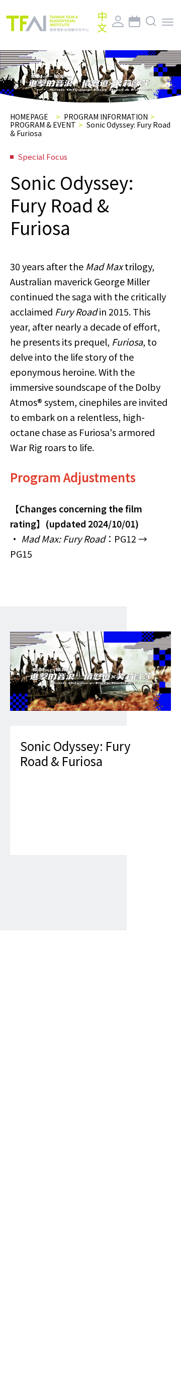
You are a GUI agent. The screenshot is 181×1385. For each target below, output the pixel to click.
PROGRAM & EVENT (43, 125)
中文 (102, 21)
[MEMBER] (118, 22)
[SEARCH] (151, 22)
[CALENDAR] (134, 22)
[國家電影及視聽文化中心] (47, 24)
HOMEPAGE (29, 117)
